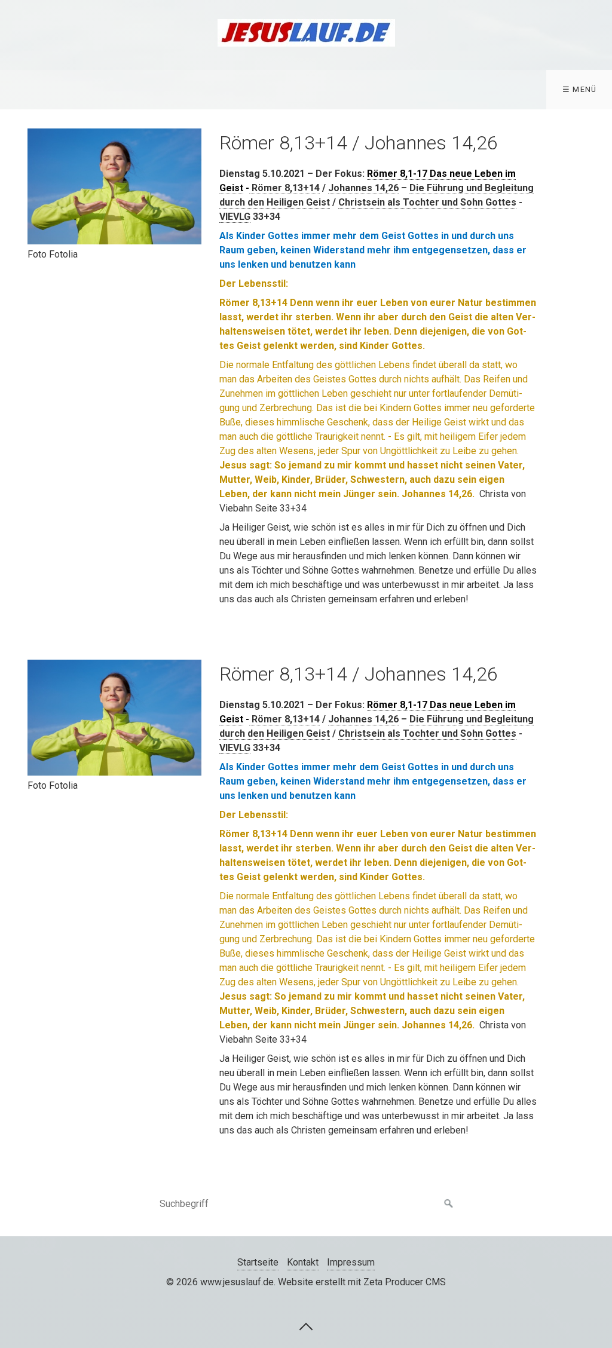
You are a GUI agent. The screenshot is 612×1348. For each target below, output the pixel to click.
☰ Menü (579, 89)
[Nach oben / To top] (306, 1326)
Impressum (351, 1262)
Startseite (258, 1262)
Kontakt (303, 1262)
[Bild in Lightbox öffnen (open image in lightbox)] (114, 186)
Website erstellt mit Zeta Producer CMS (362, 1282)
